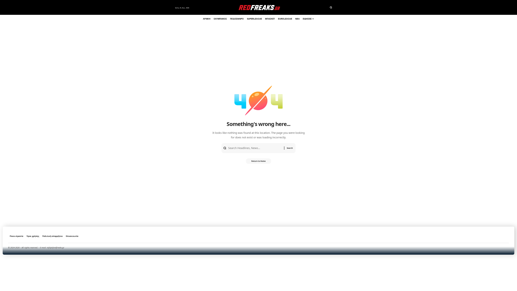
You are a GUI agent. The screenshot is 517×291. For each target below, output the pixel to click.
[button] (331, 7)
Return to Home (258, 161)
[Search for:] (255, 148)
